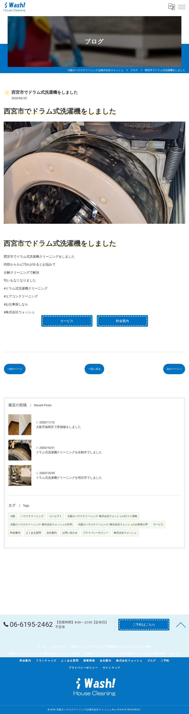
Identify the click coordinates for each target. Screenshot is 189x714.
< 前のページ (14, 368)
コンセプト (55, 516)
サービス (158, 524)
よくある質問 (33, 532)
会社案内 (52, 532)
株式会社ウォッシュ (125, 532)
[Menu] (182, 7)
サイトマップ (112, 667)
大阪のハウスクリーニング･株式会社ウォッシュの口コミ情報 (102, 516)
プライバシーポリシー (95, 532)
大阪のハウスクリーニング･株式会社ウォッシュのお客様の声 (113, 524)
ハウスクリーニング (32, 516)
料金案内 (15, 532)
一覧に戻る (94, 368)
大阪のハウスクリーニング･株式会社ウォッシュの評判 (41, 524)
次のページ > (174, 368)
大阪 (12, 516)
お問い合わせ (69, 532)
